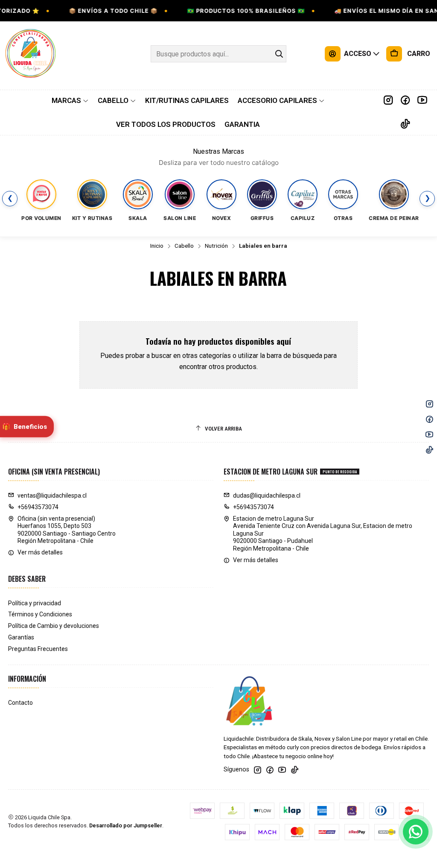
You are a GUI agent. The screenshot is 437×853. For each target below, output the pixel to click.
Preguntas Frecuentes (38, 648)
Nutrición (216, 246)
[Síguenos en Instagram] (388, 100)
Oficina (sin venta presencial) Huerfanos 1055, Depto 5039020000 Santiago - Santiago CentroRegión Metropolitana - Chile (66, 530)
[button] (70, 100)
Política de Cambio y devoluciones (53, 625)
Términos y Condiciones (40, 614)
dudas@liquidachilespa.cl (266, 495)
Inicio (156, 246)
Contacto (20, 702)
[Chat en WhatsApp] (415, 831)
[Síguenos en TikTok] (405, 124)
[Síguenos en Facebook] (405, 100)
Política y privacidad (34, 603)
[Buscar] (279, 53)
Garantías (21, 637)
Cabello (184, 246)
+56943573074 (37, 507)
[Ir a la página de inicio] (30, 53)
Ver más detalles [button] (40, 552)
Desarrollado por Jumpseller (125, 825)
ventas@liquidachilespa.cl (52, 495)
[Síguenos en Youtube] (422, 100)
